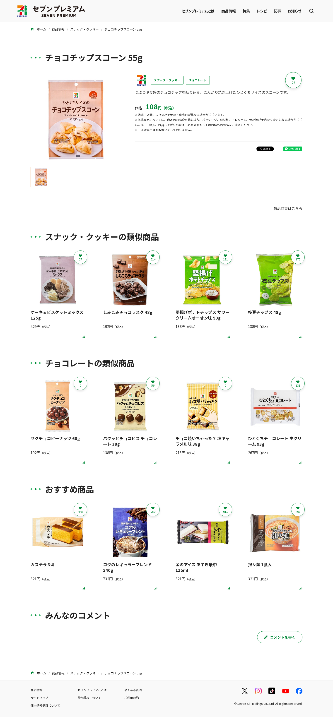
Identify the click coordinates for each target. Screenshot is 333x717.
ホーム (41, 29)
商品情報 (228, 11)
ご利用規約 (131, 697)
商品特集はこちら (287, 208)
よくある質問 (133, 690)
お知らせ (294, 11)
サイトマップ (39, 697)
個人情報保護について (45, 705)
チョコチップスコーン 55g (123, 29)
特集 (246, 11)
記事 (277, 11)
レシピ (262, 11)
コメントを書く (282, 637)
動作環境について (89, 697)
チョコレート (198, 80)
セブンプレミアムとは (198, 11)
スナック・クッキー (84, 29)
